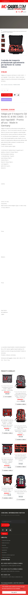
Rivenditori (4, 552)
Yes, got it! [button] (14, 592)
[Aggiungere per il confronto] (18, 94)
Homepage (1, 30)
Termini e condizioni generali (8, 555)
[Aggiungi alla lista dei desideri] (14, 94)
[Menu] (16, 12)
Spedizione (4, 550)
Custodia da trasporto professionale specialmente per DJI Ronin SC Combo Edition (12, 63)
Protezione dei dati (6, 540)
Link (24, 1)
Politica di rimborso (6, 557)
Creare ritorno (5, 547)
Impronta (4, 545)
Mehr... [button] (22, 588)
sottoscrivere (6, 525)
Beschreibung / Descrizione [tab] (8, 109)
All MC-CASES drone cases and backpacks (9, 385)
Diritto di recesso (5, 543)
